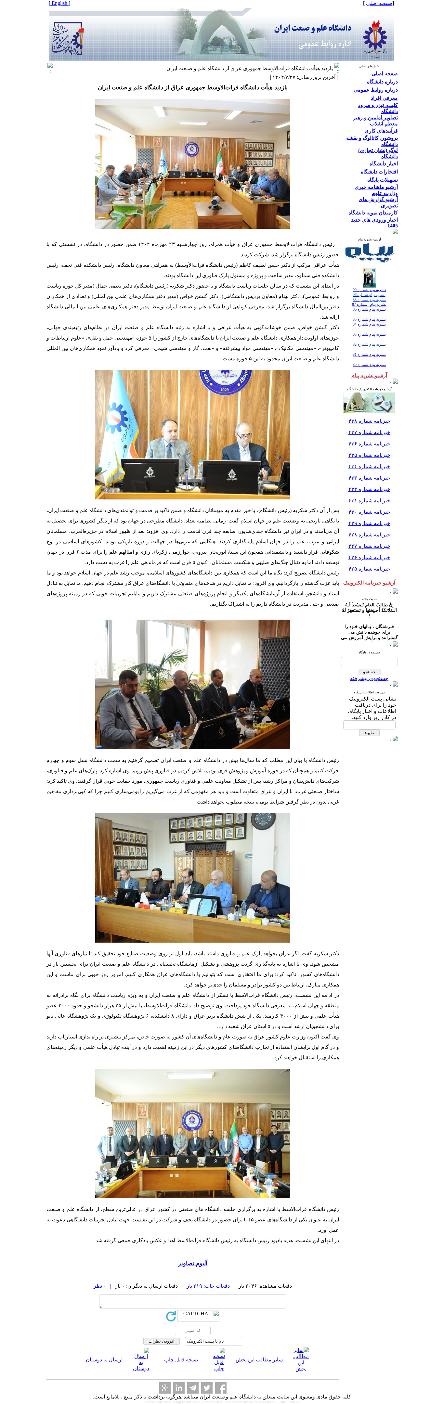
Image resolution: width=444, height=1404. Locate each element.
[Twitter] (207, 1388)
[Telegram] (193, 1388)
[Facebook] (221, 1388)
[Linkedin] (179, 1388)
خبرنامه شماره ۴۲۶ (369, 557)
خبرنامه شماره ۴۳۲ (369, 489)
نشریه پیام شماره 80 (369, 364)
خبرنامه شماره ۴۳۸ (369, 421)
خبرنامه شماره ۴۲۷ (369, 546)
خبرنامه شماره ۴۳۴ (369, 466)
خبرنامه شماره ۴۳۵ (369, 455)
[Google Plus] (165, 1388)
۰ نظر (100, 1286)
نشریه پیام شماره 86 (369, 309)
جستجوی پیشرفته (369, 678)
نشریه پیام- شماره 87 (369, 304)
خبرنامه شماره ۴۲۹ (369, 523)
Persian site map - (159, 1402)
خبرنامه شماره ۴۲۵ (369, 569)
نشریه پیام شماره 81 (369, 354)
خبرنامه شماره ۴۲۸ (369, 534)
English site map (187, 1402)
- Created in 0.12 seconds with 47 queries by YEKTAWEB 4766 (250, 1402)
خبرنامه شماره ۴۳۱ (369, 500)
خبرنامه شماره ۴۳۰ (369, 512)
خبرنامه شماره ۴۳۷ (369, 432)
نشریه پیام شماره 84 (369, 324)
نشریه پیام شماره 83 (369, 334)
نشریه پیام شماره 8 (369, 319)
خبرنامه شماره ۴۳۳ (369, 478)
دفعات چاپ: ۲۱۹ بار (208, 1286)
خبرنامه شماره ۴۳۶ (369, 443)
